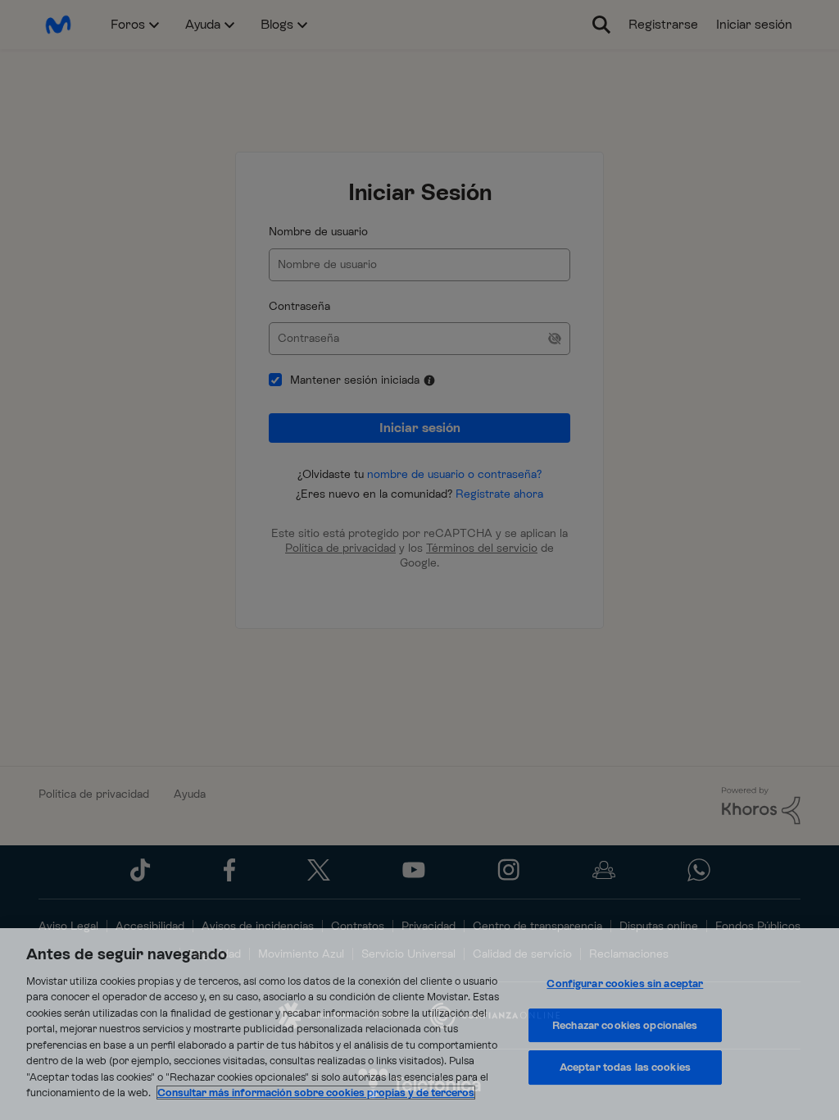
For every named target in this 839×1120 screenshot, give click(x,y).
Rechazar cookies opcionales (625, 1025)
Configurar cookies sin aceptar (624, 983)
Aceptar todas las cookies (625, 1067)
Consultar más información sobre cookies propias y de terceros (315, 1092)
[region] (419, 1024)
